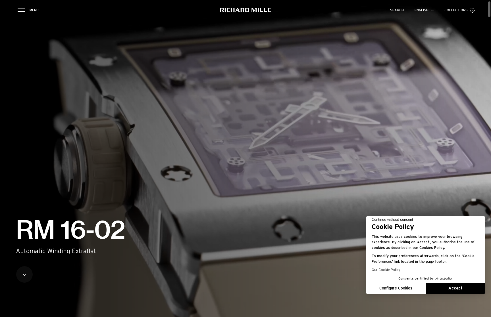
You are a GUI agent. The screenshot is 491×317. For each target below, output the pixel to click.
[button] (482, 310)
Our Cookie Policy (386, 270)
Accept (455, 288)
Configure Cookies (395, 288)
